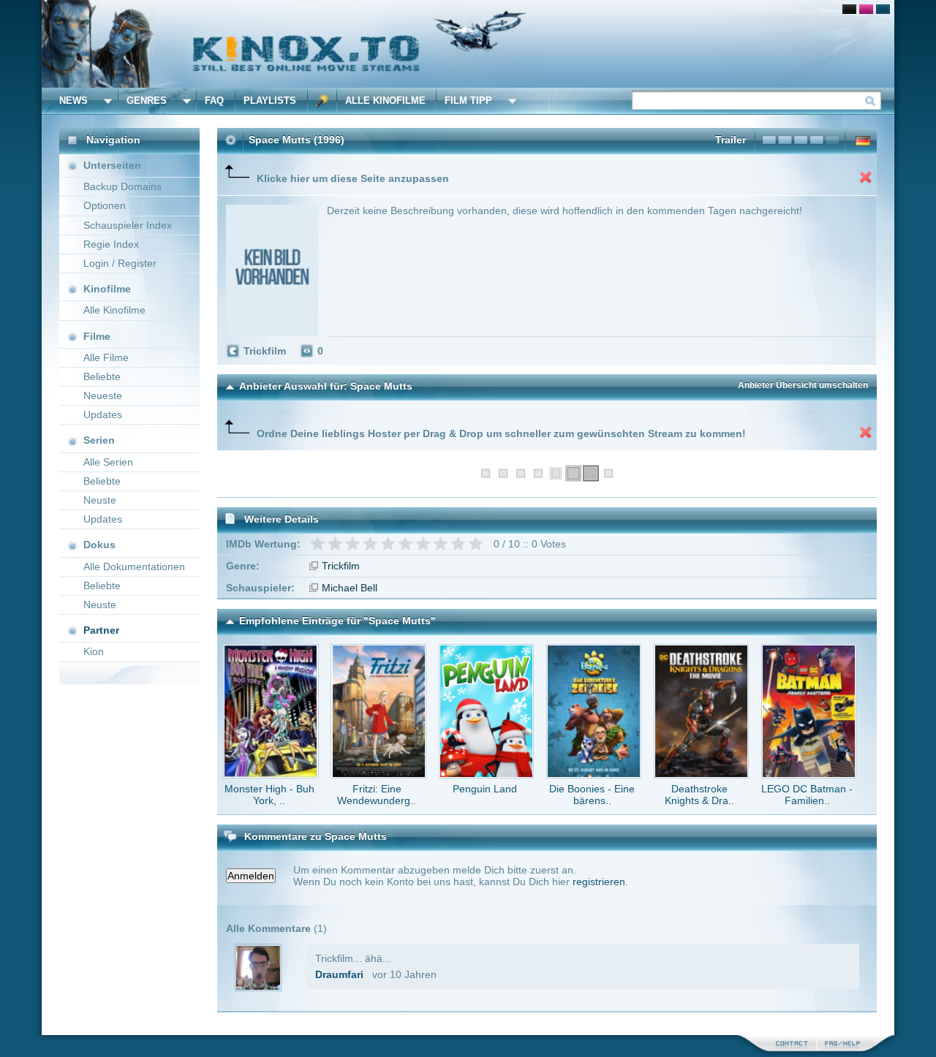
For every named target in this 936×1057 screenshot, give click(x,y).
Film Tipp (468, 100)
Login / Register (119, 263)
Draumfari (339, 974)
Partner (101, 630)
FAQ (214, 100)
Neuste (99, 500)
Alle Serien (108, 462)
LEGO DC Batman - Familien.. (807, 794)
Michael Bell (349, 588)
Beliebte (102, 376)
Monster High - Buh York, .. (269, 794)
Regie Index (111, 244)
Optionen (104, 205)
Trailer (730, 139)
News (73, 100)
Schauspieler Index (127, 225)
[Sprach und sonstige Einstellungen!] (322, 101)
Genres (147, 100)
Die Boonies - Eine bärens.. (592, 794)
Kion (93, 651)
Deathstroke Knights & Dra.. (699, 794)
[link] (468, 44)
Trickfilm (341, 566)
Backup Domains (122, 186)
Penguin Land (485, 789)
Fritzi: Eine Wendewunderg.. (376, 794)
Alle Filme (106, 357)
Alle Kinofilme (385, 100)
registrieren (599, 881)
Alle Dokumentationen (134, 566)
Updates (102, 414)
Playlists (270, 100)
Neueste (102, 395)
